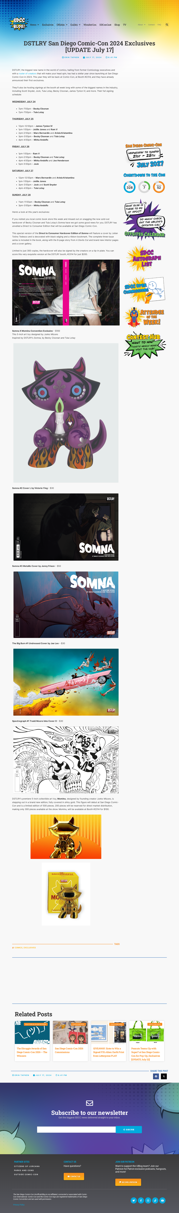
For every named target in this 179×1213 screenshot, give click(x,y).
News (33, 24)
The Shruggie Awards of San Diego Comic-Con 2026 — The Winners (32, 1052)
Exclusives (47, 24)
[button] (167, 25)
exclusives (30, 947)
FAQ (159, 25)
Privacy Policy (19, 1205)
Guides (74, 24)
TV (124, 24)
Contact (151, 25)
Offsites (61, 24)
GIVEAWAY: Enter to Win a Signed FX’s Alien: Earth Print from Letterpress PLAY (108, 1052)
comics (19, 947)
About (140, 25)
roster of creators (27, 73)
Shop (117, 24)
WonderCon (89, 24)
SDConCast (105, 24)
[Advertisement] (89, 7)
